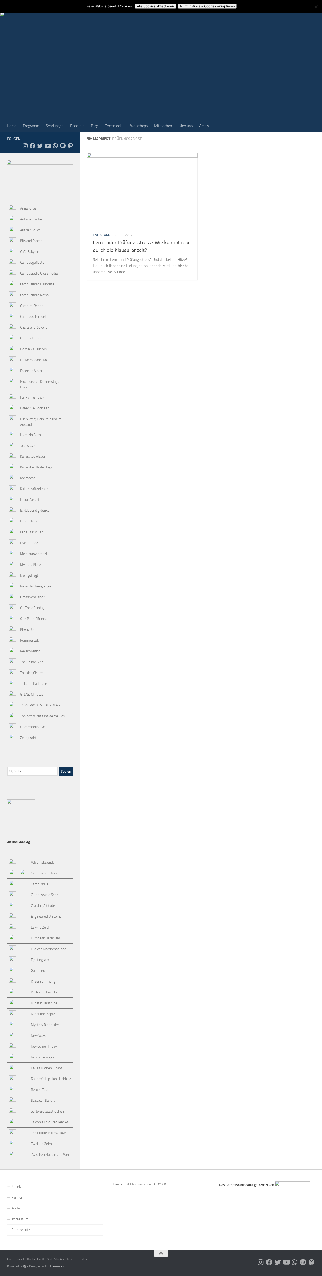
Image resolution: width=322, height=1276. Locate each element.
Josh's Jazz (27, 445)
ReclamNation (30, 651)
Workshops (139, 126)
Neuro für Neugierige (35, 586)
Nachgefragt (29, 575)
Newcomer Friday (44, 1046)
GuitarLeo (38, 971)
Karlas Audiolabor (32, 456)
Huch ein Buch (30, 435)
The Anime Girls (31, 662)
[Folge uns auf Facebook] (32, 145)
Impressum (20, 1219)
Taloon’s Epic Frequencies (50, 1122)
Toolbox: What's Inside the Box (42, 716)
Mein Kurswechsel (33, 554)
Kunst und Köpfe (43, 1014)
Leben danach (30, 521)
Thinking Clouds (31, 673)
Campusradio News (34, 295)
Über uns (186, 126)
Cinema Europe (31, 338)
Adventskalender (43, 862)
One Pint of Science (34, 619)
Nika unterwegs (42, 1057)
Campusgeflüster (32, 262)
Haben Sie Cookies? (34, 408)
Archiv (204, 126)
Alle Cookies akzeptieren (155, 6)
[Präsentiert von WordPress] (24, 1266)
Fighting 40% (40, 960)
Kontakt (17, 1208)
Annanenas (28, 208)
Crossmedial (114, 126)
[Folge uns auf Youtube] (47, 145)
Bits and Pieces (31, 241)
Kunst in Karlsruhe (44, 1003)
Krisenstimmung (43, 981)
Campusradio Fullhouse (37, 284)
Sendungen (55, 126)
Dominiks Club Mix (33, 349)
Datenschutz (20, 1230)
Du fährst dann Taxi (34, 360)
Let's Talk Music (31, 532)
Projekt (16, 1186)
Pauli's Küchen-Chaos (46, 1068)
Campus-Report (32, 306)
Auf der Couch (30, 230)
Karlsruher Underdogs (36, 467)
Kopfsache (27, 478)
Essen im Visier (31, 371)
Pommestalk (29, 640)
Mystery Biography (45, 1025)
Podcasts (77, 126)
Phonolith (27, 629)
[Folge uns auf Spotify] (63, 145)
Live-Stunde (102, 235)
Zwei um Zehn (41, 1144)
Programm (31, 126)
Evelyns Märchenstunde (48, 949)
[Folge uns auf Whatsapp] (55, 145)
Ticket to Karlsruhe (33, 684)
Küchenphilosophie (45, 992)
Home (11, 126)
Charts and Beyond (34, 327)
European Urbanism (45, 938)
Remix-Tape (40, 1090)
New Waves (39, 1035)
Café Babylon (29, 252)
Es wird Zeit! (40, 927)
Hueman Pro (57, 1266)
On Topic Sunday (32, 608)
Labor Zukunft (30, 500)
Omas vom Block (32, 597)
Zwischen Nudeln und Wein (51, 1154)
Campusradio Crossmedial (39, 273)
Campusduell (40, 884)
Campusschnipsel (33, 317)
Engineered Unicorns (46, 916)
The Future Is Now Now (48, 1133)
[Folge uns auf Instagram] (25, 145)
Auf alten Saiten (31, 219)
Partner (16, 1197)
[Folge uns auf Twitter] (40, 145)
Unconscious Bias (32, 727)
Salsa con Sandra (43, 1100)
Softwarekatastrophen (47, 1111)
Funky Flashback (32, 397)
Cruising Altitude (43, 906)
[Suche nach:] (32, 771)
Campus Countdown (46, 873)
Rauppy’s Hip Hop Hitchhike (51, 1079)
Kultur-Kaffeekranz (34, 489)
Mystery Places (31, 564)
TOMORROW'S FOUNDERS (40, 705)
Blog (94, 126)
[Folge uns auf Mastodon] (70, 145)
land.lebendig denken (35, 510)
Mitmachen (163, 126)
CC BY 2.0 (159, 1184)
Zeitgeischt (28, 738)
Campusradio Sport (45, 895)
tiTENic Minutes (31, 694)
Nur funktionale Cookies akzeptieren (207, 6)
